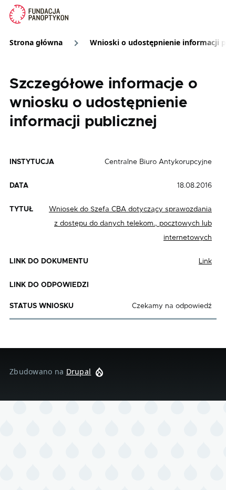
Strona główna (36, 42)
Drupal (78, 371)
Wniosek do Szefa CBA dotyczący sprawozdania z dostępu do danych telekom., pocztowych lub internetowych (130, 223)
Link (205, 261)
